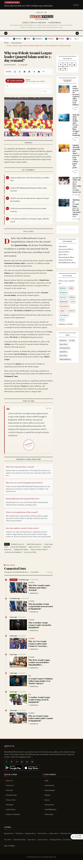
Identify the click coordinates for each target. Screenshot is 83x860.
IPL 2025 (71, 341)
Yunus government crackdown (39, 550)
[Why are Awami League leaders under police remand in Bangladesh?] (18, 718)
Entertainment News (66, 257)
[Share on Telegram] (34, 72)
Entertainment (50, 790)
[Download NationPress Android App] (13, 767)
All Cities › (10, 846)
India (46, 781)
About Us (9, 781)
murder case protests (35, 547)
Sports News (63, 254)
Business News (64, 252)
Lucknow (71, 311)
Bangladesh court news (17, 544)
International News (66, 249)
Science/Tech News (66, 260)
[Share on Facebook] (24, 72)
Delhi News (19, 833)
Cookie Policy (11, 809)
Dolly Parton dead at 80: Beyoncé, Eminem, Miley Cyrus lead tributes (76, 95)
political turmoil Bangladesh (18, 547)
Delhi (71, 288)
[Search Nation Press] (77, 33)
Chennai (63, 297)
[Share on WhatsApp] (15, 72)
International (49, 785)
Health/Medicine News (67, 262)
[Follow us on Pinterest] (65, 69)
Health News (63, 352)
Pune (73, 301)
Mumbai (63, 288)
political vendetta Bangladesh (13, 552)
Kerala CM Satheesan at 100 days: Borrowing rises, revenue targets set (77, 185)
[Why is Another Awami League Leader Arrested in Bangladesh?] (18, 624)
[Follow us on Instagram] (70, 64)
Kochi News (67, 840)
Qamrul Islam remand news (34, 544)
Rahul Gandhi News (65, 359)
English (39, 12)
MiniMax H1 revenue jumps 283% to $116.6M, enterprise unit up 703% (77, 208)
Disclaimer (9, 805)
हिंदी (46, 12)
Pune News (8, 840)
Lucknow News (42, 840)
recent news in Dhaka (30, 552)
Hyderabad (64, 301)
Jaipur (62, 311)
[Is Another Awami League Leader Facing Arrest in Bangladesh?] (18, 699)
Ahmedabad (64, 306)
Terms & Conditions (13, 814)
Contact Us (10, 785)
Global (31, 582)
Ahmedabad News (19, 840)
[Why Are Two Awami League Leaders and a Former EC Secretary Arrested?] (18, 643)
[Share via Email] (39, 72)
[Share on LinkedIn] (29, 72)
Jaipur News (31, 840)
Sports (47, 800)
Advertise (9, 790)
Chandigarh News (55, 840)
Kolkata (72, 297)
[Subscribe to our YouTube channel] (74, 64)
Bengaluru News (30, 833)
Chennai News (42, 833)
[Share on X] (20, 72)
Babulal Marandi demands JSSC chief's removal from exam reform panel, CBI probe (76, 156)
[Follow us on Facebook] (61, 64)
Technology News (65, 348)
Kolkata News (54, 833)
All (77, 39)
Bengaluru (63, 292)
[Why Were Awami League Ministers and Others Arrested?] (18, 587)
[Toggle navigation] (5, 33)
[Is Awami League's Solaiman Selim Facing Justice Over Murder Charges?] (18, 680)
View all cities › (66, 324)
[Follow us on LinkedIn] (61, 69)
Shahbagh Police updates (21, 550)
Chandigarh (64, 315)
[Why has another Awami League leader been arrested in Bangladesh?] (18, 606)
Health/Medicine (50, 809)
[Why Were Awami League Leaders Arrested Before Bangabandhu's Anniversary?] (18, 662)
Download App (11, 795)
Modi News (63, 341)
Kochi (62, 320)
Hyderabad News (66, 833)
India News (63, 246)
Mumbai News (9, 833)
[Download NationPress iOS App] (31, 767)
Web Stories (49, 814)
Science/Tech (49, 805)
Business (48, 795)
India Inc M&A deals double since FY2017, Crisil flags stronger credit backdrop (28, 6)
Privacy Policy (11, 800)
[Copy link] (43, 72)
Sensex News (63, 344)
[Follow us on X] (65, 64)
